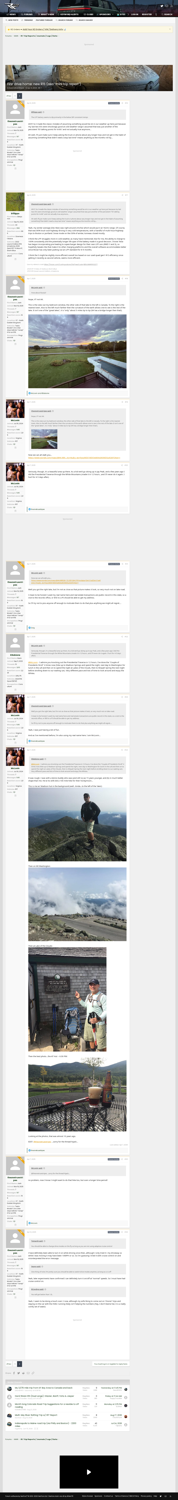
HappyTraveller (21, 1398)
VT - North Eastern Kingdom (15, 146)
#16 (126, 103)
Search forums (65, 20)
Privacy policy (146, 1496)
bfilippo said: (36, 112)
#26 (126, 1232)
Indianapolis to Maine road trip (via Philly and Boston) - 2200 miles (45, 1425)
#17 (126, 195)
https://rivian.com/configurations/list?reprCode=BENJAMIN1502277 (71, 264)
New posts (13, 20)
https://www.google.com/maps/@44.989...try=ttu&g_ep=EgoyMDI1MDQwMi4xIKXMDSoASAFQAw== (74, 457)
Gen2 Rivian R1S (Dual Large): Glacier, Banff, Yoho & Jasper (44, 1396)
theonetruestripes (16, 88)
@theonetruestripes (42, 1141)
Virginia (19, 438)
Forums (28, 14)
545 (18, 430)
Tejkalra (119, 1426)
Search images (86, 20)
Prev (9, 96)
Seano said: (36, 1266)
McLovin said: (37, 287)
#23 (126, 697)
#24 (126, 750)
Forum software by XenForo (26, 1496)
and (40, 393)
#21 (126, 564)
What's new (47, 14)
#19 (126, 402)
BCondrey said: (37, 1289)
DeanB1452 (19, 1390)
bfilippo (15, 213)
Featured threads (44, 20)
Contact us (108, 1496)
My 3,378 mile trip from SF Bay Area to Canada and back (43, 1387)
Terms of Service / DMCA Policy (127, 1496)
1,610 (18, 667)
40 (16, 225)
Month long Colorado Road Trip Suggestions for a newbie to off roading (47, 1405)
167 (18, 136)
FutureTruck (117, 1417)
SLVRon (119, 1406)
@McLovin (33, 662)
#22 (126, 637)
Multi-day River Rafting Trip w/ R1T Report (36, 1415)
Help (155, 1496)
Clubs (90, 14)
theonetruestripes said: (41, 204)
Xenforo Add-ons (61, 1496)
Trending (28, 20)
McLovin (15, 420)
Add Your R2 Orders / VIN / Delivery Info (43, 29)
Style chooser (87, 1496)
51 (16, 664)
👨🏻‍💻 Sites (121, 14)
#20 (126, 465)
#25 (126, 1159)
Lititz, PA (18, 676)
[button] (104, 14)
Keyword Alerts (69, 14)
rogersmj (18, 1429)
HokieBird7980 (20, 1409)
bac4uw (18, 1418)
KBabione (15, 655)
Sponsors (98, 1496)
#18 (126, 278)
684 (18, 228)
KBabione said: (37, 759)
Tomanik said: (37, 1241)
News (13, 14)
